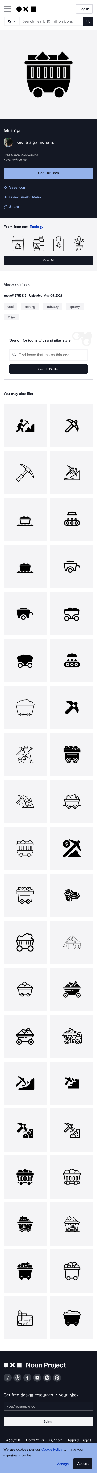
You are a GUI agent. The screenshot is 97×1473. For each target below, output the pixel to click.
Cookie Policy (51, 1449)
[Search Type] (11, 21)
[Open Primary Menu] (7, 9)
